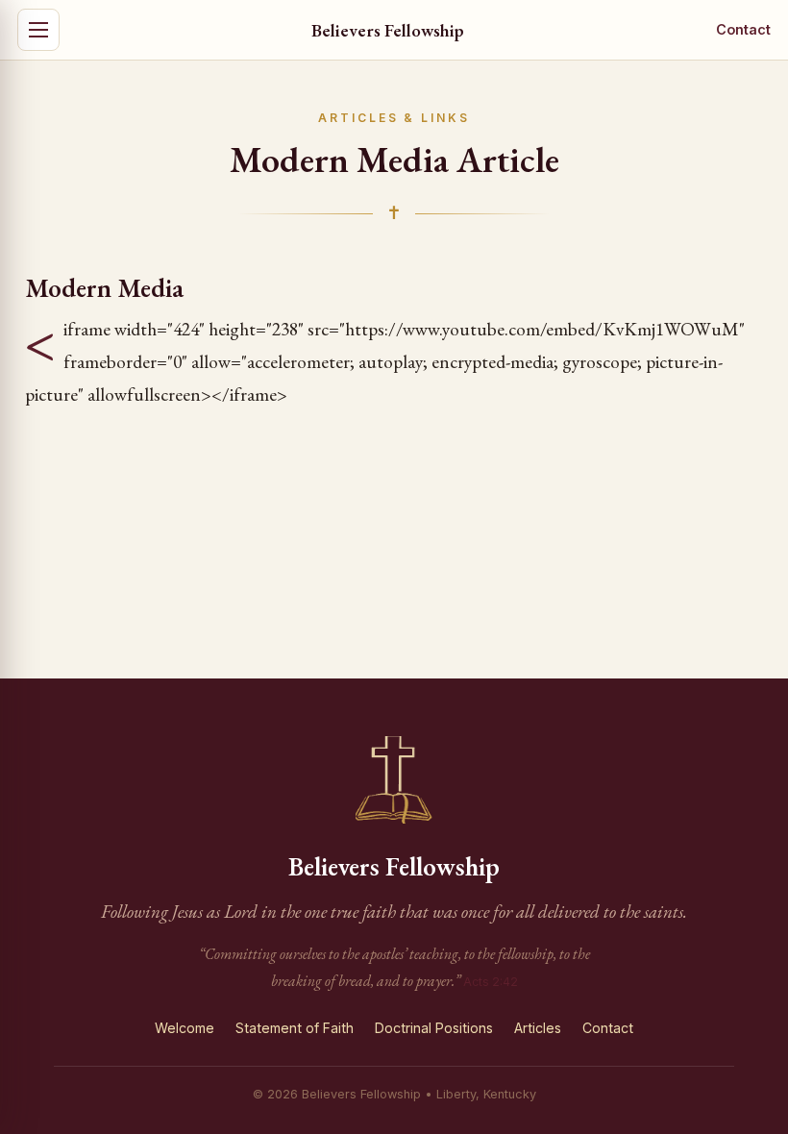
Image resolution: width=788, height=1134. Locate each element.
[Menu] (38, 30)
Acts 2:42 (490, 981)
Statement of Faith (294, 1028)
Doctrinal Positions (434, 1028)
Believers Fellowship (387, 29)
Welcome (184, 1028)
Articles (537, 1028)
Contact (743, 29)
